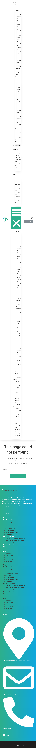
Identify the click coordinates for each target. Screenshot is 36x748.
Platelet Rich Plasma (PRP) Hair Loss (19, 88)
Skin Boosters (18, 203)
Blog (14, 174)
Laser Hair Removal (18, 128)
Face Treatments (18, 10)
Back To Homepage (18, 476)
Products (15, 149)
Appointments (17, 378)
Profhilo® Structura (18, 196)
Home (14, 2)
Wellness (18, 134)
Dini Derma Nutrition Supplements (18, 157)
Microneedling (19, 26)
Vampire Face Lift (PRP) (11, 532)
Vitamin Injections (18, 140)
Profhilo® (18, 189)
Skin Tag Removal (19, 47)
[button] (16, 218)
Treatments (16, 4)
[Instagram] (8, 735)
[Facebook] (4, 735)
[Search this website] (18, 469)
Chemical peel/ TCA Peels (19, 36)
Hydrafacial (18, 179)
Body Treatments (18, 68)
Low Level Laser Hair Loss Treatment (19, 106)
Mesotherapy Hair (10, 542)
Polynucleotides (18, 184)
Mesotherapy (19, 17)
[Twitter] (18, 745)
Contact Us (16, 172)
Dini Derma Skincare (17, 167)
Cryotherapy (8, 534)
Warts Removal (9, 530)
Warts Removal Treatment (19, 58)
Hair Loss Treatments (18, 76)
